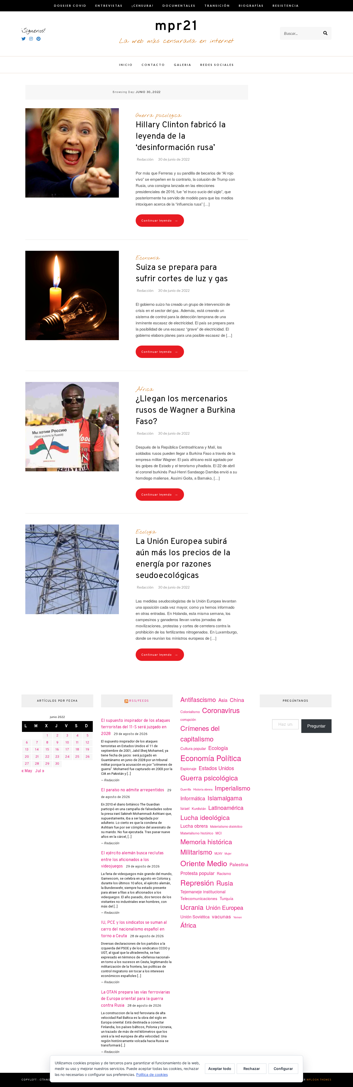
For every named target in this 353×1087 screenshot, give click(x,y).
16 (57, 750)
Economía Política (210, 757)
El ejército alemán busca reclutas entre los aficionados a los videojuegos (132, 860)
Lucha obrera (194, 826)
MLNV (218, 853)
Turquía (226, 898)
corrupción (188, 719)
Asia (222, 700)
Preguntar (316, 726)
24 (67, 757)
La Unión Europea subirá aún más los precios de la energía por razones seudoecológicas (183, 559)
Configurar (283, 1068)
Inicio (126, 64)
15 (47, 750)
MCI (219, 833)
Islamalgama (225, 797)
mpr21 (176, 26)
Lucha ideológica (205, 817)
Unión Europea (224, 907)
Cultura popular (193, 748)
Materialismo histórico (196, 833)
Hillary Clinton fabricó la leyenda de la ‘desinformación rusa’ (181, 136)
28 (37, 764)
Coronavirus (221, 710)
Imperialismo (232, 787)
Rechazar (251, 1068)
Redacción (145, 159)
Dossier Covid (70, 5)
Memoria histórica (206, 841)
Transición (217, 5)
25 (77, 757)
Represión (197, 882)
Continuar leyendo (159, 220)
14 (37, 750)
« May (26, 771)
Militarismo (196, 851)
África (144, 389)
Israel (184, 808)
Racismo (224, 873)
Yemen (237, 917)
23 (57, 757)
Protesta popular (197, 873)
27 (27, 764)
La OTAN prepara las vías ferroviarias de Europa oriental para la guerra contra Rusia (135, 999)
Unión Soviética (195, 917)
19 (87, 750)
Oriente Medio (203, 863)
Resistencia (286, 5)
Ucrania (191, 907)
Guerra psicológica (158, 115)
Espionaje (188, 768)
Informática (192, 798)
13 (26, 750)
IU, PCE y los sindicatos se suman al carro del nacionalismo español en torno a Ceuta (134, 929)
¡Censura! (143, 5)
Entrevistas (109, 5)
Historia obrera (202, 789)
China (237, 699)
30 (57, 764)
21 (37, 757)
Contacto (153, 64)
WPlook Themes (319, 1080)
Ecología (146, 532)
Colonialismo (190, 711)
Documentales (179, 5)
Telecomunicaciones (198, 898)
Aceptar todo (219, 1068)
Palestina (238, 864)
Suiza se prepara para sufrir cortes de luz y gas (182, 273)
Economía (147, 258)
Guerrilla (185, 789)
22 (47, 757)
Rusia (224, 882)
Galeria (182, 64)
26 (88, 757)
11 (77, 743)
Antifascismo (198, 699)
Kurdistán (199, 808)
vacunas (221, 916)
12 (87, 743)
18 (77, 750)
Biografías (251, 5)
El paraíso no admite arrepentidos (132, 790)
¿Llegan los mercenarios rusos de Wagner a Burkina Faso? (185, 410)
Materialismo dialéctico (226, 826)
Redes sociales (217, 64)
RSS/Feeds (139, 701)
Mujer (228, 853)
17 (67, 750)
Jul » (39, 771)
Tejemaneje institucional (203, 891)
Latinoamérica (225, 807)
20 (27, 757)
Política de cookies (152, 1074)
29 (47, 764)
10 (67, 743)
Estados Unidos (216, 768)
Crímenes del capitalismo (200, 733)
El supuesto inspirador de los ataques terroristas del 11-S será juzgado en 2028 (135, 727)
